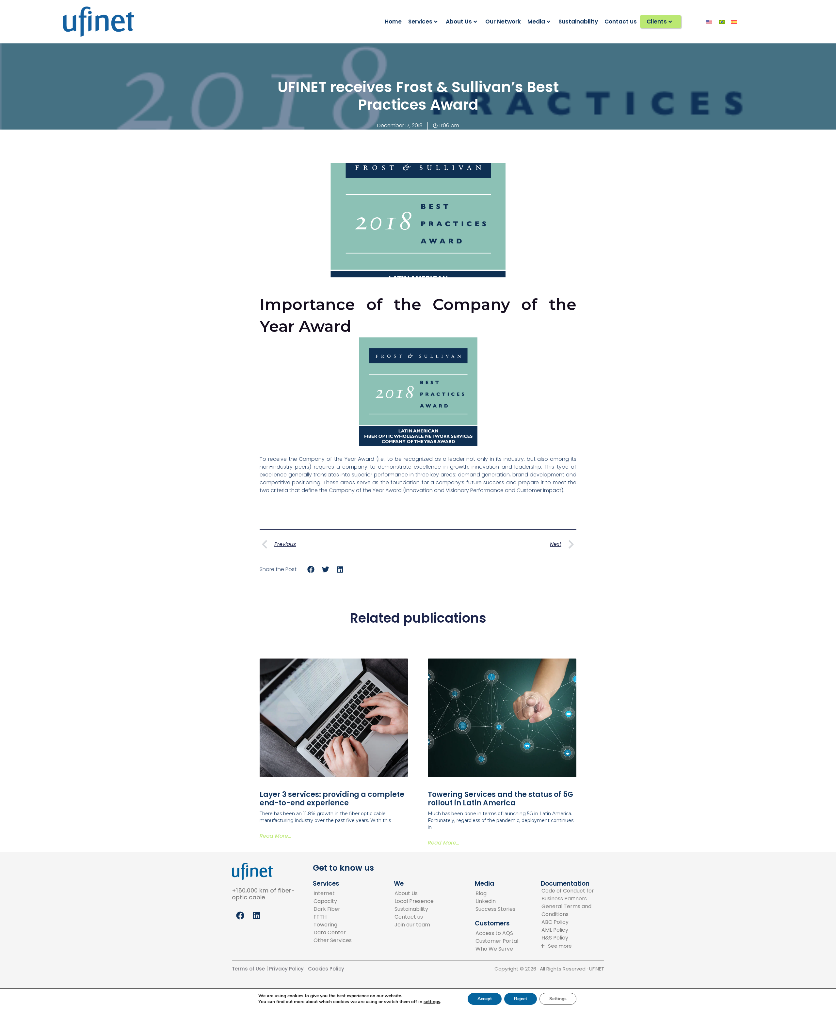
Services (420, 21)
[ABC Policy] (575, 922)
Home (393, 21)
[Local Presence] (414, 901)
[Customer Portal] (497, 941)
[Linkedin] (495, 901)
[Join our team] (414, 925)
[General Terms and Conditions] (575, 910)
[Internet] (332, 893)
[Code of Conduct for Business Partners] (575, 895)
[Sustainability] (414, 909)
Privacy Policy (286, 968)
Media (536, 21)
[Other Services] (332, 940)
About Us (459, 21)
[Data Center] (332, 933)
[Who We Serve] (497, 949)
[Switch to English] (709, 21)
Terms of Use (248, 968)
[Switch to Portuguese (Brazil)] (721, 21)
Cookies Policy (326, 968)
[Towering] (332, 925)
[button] (311, 569)
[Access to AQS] (497, 933)
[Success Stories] (495, 909)
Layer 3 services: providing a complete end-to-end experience (332, 798)
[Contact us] (414, 917)
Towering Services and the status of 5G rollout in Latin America (500, 798)
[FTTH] (332, 917)
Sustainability (578, 21)
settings (432, 1002)
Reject (520, 999)
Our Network (503, 21)
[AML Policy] (575, 930)
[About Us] (414, 893)
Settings (558, 999)
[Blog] (495, 893)
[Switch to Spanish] (734, 21)
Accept (484, 999)
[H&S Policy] (575, 938)
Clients (657, 21)
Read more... (275, 836)
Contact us (620, 21)
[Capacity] (332, 901)
